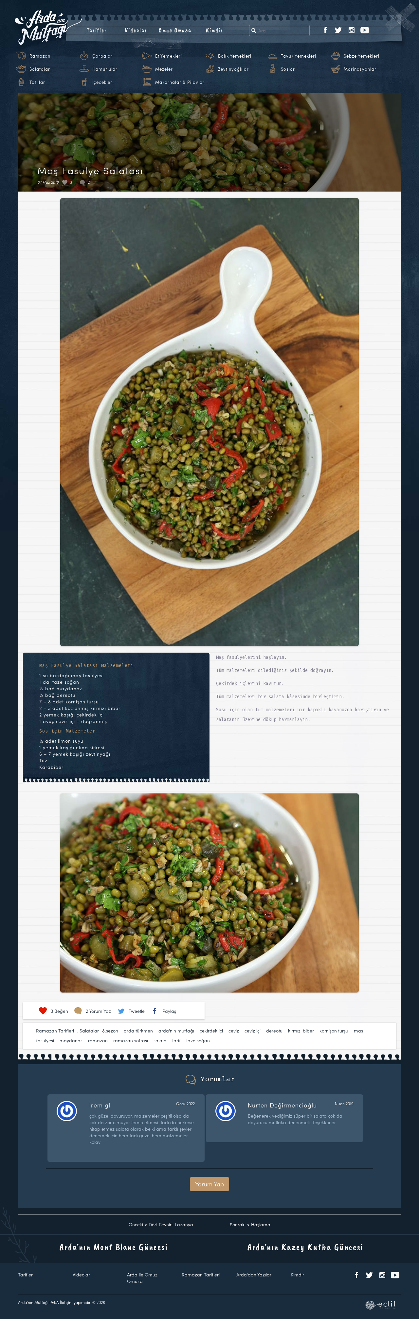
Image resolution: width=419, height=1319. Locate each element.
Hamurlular (105, 69)
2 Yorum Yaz (98, 1011)
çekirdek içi (211, 1031)
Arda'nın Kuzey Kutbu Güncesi (305, 1247)
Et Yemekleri (168, 56)
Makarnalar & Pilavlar (180, 82)
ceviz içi (253, 1031)
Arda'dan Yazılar (253, 1275)
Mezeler (164, 69)
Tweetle (137, 1011)
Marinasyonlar (360, 69)
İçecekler (102, 82)
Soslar (288, 69)
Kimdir (214, 30)
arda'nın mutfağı (176, 1031)
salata (160, 1040)
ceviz (233, 1031)
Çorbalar (102, 56)
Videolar (136, 30)
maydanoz (71, 1040)
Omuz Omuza (175, 30)
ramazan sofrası (130, 1040)
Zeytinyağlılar (233, 69)
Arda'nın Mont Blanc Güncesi (114, 1247)
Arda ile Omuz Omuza (142, 1278)
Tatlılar (37, 82)
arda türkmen (138, 1031)
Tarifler (96, 30)
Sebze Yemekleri (361, 56)
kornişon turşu (333, 1031)
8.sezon (110, 1031)
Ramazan (39, 56)
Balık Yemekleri (234, 56)
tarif (176, 1040)
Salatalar (39, 69)
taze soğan (198, 1040)
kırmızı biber (301, 1031)
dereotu (274, 1031)
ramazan (98, 1040)
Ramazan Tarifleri (55, 1031)
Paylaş (169, 1011)
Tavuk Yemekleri (298, 56)
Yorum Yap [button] (209, 1184)
